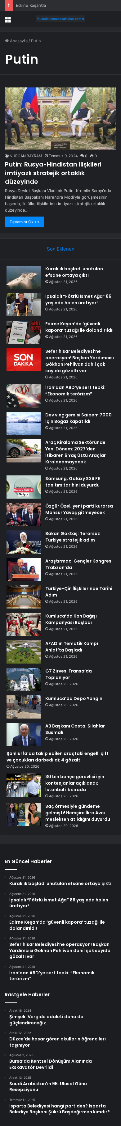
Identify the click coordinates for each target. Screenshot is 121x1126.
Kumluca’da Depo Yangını (74, 698)
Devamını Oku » (24, 221)
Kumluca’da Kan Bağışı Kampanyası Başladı (71, 619)
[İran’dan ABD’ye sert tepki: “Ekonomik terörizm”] (24, 395)
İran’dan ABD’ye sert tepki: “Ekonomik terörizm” (75, 390)
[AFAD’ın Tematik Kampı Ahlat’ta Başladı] (24, 652)
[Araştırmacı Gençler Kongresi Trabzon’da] (24, 569)
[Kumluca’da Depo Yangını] (24, 707)
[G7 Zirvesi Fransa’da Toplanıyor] (24, 679)
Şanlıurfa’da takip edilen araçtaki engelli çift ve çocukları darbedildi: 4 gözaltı (58, 756)
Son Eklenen (60, 249)
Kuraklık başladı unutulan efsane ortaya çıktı (74, 272)
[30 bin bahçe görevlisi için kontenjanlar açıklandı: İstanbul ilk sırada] (24, 785)
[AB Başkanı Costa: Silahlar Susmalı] (24, 734)
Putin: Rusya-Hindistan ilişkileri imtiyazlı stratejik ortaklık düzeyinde (53, 173)
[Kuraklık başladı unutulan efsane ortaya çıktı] (24, 277)
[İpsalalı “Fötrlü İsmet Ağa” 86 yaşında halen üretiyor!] (24, 304)
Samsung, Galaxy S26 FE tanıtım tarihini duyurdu (72, 481)
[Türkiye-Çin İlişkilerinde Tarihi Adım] (24, 597)
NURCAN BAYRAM (26, 156)
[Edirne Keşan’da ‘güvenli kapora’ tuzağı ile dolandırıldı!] (24, 332)
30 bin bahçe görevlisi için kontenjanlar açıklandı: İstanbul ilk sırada (74, 783)
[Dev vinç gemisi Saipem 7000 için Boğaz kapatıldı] (24, 423)
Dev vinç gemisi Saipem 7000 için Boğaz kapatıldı (78, 418)
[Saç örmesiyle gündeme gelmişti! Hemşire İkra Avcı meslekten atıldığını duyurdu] (24, 814)
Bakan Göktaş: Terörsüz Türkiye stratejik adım (72, 536)
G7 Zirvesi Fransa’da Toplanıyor (68, 674)
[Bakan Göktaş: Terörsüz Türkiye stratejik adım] (24, 542)
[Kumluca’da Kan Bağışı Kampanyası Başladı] (24, 624)
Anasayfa (18, 40)
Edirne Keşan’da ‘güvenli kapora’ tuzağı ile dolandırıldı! (67, 5)
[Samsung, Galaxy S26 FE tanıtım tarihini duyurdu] (24, 487)
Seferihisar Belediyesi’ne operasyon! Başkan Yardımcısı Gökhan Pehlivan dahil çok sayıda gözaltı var (79, 361)
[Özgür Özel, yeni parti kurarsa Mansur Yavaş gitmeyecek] (24, 514)
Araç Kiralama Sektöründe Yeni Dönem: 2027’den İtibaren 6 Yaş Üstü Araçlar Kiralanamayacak (75, 452)
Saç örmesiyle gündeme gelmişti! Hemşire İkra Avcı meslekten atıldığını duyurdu (77, 812)
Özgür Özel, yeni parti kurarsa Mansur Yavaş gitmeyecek (79, 509)
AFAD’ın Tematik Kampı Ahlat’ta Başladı (71, 646)
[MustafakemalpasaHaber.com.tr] (60, 18)
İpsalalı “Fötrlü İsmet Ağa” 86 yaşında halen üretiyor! (78, 299)
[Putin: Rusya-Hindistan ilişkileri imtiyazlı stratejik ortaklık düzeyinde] (60, 118)
